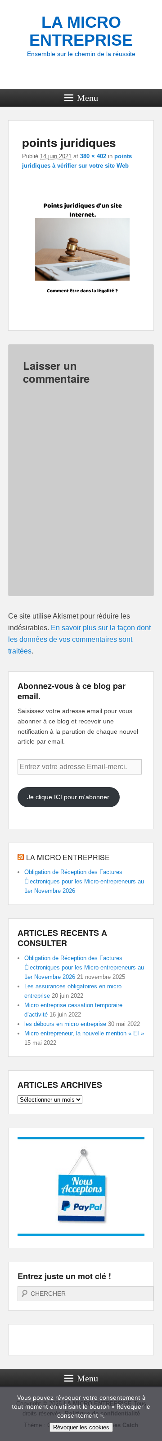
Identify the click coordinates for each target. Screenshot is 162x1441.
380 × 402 (93, 156)
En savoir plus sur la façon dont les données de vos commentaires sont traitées (79, 639)
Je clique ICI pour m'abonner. (69, 797)
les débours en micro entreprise (65, 1024)
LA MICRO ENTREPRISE (81, 31)
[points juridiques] (82, 311)
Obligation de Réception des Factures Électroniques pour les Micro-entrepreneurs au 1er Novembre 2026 (84, 881)
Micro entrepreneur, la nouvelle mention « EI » (84, 1033)
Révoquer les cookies (81, 1427)
